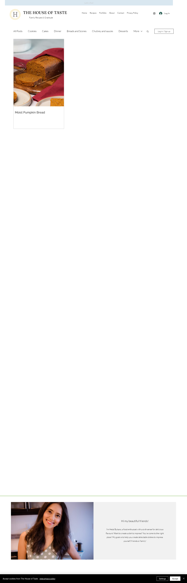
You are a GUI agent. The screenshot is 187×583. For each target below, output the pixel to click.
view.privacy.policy (47, 578)
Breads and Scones (77, 31)
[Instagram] (154, 13)
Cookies (32, 31)
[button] (147, 31)
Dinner (57, 31)
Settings (162, 578)
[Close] (183, 578)
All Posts (17, 31)
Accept (175, 578)
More (136, 31)
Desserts (123, 31)
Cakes (45, 31)
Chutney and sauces (102, 31)
